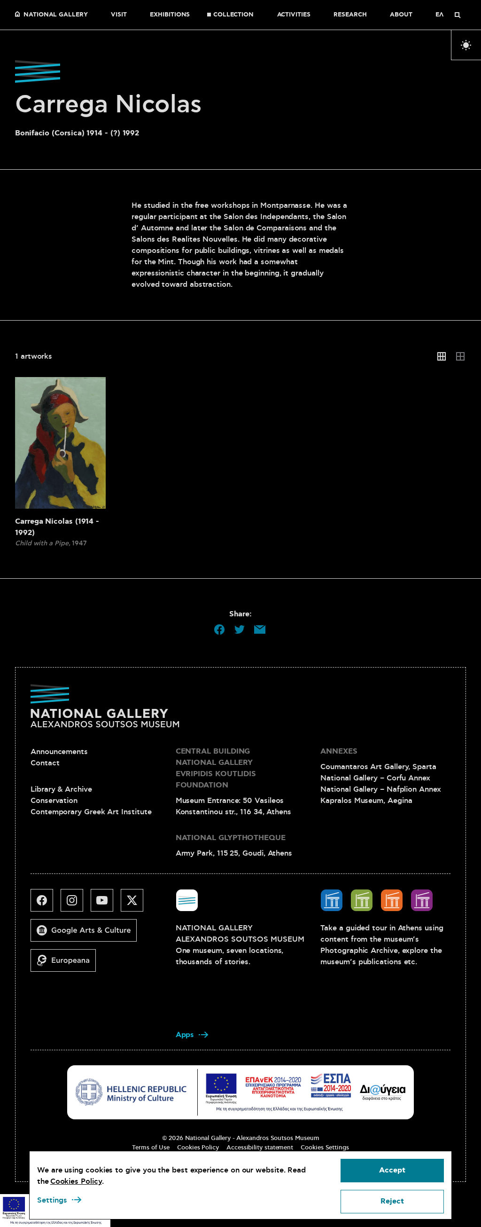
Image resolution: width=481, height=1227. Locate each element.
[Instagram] (76, 904)
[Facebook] (46, 904)
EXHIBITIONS (170, 15)
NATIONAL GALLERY (55, 15)
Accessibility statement (259, 1147)
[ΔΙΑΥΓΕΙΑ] (382, 1092)
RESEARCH (350, 15)
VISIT (119, 15)
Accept (392, 1170)
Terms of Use (151, 1147)
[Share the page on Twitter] (239, 629)
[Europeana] (67, 964)
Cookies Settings (325, 1147)
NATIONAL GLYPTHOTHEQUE (231, 838)
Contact (45, 763)
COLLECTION (233, 15)
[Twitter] (136, 904)
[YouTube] (106, 904)
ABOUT (401, 15)
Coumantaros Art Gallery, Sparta (378, 766)
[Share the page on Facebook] (219, 629)
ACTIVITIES (293, 15)
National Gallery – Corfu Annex (375, 778)
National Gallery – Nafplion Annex (380, 789)
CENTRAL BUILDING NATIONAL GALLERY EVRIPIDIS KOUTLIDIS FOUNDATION (216, 768)
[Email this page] (259, 629)
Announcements (59, 751)
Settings (52, 1200)
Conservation (54, 800)
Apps (185, 1035)
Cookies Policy (198, 1147)
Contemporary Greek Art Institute (91, 812)
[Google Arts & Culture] (87, 934)
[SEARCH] (457, 15)
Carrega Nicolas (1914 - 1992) (57, 527)
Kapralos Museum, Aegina (366, 800)
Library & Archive (61, 789)
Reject (392, 1201)
